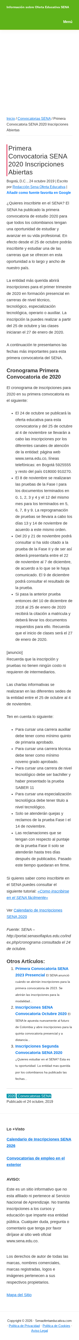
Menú (67, 22)
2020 (12, 1096)
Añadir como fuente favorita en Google (39, 193)
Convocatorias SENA (34, 1096)
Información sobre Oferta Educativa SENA (38, 7)
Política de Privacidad (24, 1326)
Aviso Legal (39, 1330)
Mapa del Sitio (19, 1295)
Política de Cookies (56, 1326)
